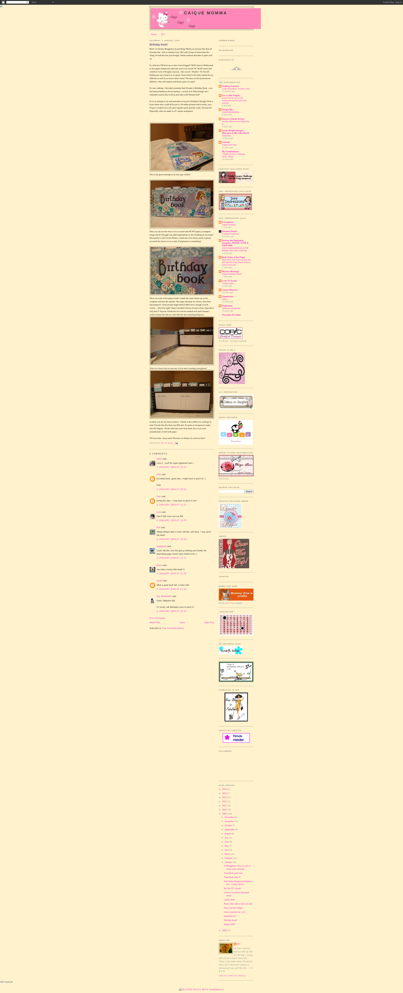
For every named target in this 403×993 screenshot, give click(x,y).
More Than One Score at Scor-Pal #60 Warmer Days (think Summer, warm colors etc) (236, 262)
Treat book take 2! (232, 877)
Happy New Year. (229, 145)
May (227, 846)
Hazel (159, 459)
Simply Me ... (228, 109)
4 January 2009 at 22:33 (171, 611)
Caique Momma (205, 13)
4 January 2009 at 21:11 (171, 558)
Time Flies (226, 136)
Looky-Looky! (228, 283)
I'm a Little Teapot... (231, 95)
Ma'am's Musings (230, 271)
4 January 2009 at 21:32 (171, 589)
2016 (224, 789)
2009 (224, 814)
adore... (225, 299)
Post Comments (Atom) (173, 628)
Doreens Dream (229, 231)
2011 (224, 805)
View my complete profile (232, 976)
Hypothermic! (230, 916)
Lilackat (226, 142)
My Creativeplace (230, 151)
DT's (163, 34)
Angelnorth (161, 546)
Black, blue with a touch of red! (238, 904)
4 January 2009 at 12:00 (171, 520)
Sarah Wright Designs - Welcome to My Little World (235, 131)
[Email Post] (176, 443)
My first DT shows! (232, 888)
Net (239, 944)
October (229, 825)
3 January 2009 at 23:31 (171, 467)
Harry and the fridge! (233, 908)
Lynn (159, 512)
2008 (224, 930)
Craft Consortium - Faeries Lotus (236, 89)
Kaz (158, 527)
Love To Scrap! (229, 281)
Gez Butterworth (164, 596)
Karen (159, 565)
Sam (159, 496)
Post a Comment (157, 618)
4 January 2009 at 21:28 (171, 573)
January (229, 862)
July (227, 838)
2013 (224, 797)
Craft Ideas (227, 306)
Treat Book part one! (233, 873)
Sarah (159, 580)
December (230, 817)
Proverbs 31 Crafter (231, 315)
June (227, 842)
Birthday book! (230, 920)
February (229, 858)
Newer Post (155, 622)
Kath (159, 474)
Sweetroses (227, 296)
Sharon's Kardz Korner (233, 119)
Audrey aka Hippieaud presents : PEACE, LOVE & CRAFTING (235, 243)
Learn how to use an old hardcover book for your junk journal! (234, 100)
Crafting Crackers (230, 86)
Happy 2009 (229, 924)
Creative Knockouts (230, 234)
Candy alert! (229, 900)
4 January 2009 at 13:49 (171, 539)
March (228, 854)
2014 (224, 793)
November (230, 821)
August (228, 833)
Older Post (209, 622)
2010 (224, 810)
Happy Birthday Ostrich (232, 274)
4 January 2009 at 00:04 (171, 489)
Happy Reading (229, 225)
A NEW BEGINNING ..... (232, 112)
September (230, 829)
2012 (224, 801)
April (227, 850)
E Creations (227, 222)
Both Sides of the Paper (233, 257)
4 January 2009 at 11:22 (171, 505)
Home (153, 34)
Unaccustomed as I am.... (236, 912)
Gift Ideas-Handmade (231, 308)
